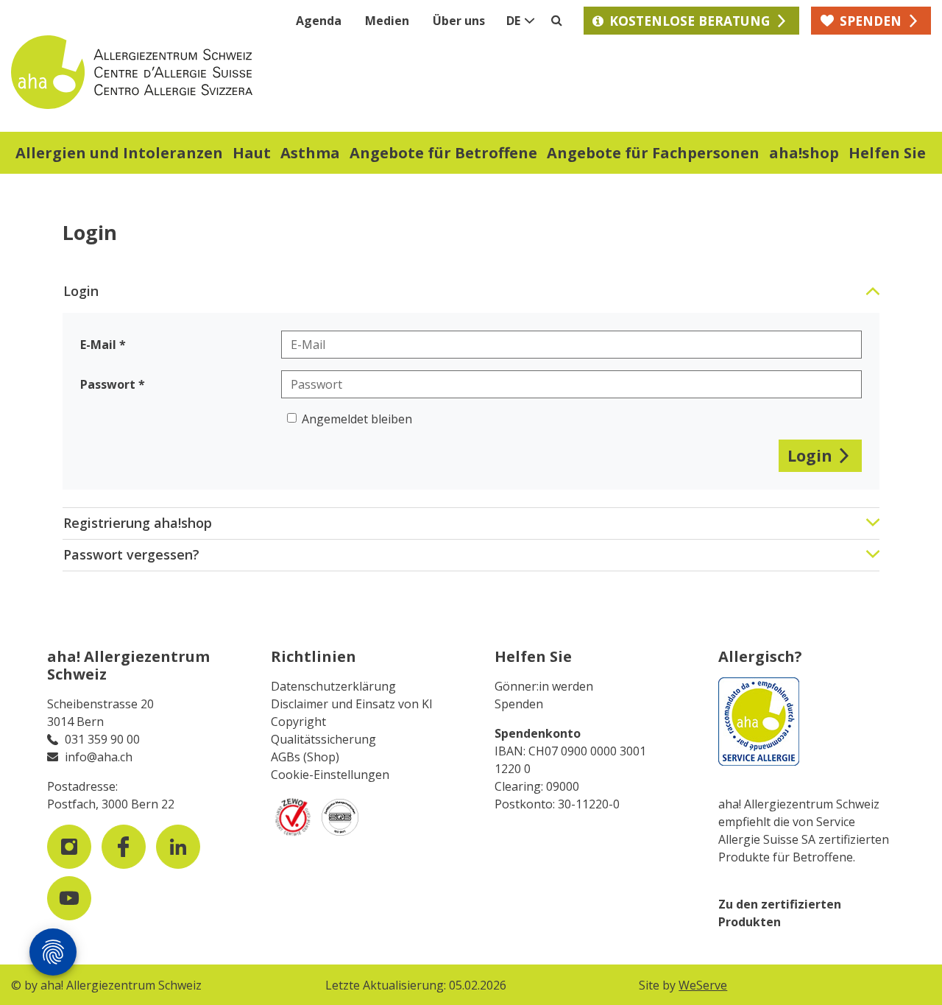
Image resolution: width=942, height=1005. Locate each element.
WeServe (703, 985)
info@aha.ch (98, 757)
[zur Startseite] (241, 72)
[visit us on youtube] (69, 898)
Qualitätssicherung (323, 739)
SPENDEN (871, 20)
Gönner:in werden (544, 686)
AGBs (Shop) (305, 757)
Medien (387, 21)
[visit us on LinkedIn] (178, 847)
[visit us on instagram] (69, 847)
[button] (119, 155)
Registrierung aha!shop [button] (137, 523)
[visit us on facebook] (124, 847)
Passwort (107, 384)
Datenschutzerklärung (333, 686)
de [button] (513, 21)
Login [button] (81, 291)
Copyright (298, 721)
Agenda (318, 21)
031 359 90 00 (102, 739)
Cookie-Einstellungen (330, 774)
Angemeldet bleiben (357, 419)
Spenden (519, 704)
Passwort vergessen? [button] (131, 554)
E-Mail (98, 344)
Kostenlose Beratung (689, 20)
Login (809, 455)
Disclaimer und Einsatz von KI (352, 704)
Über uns (459, 21)
